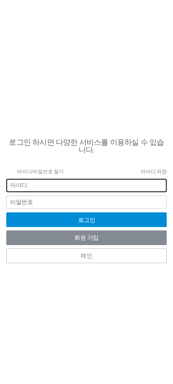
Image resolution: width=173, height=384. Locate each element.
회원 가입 (86, 238)
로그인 (86, 220)
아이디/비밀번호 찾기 (40, 172)
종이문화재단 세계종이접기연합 (86, 125)
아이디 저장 (154, 172)
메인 (86, 256)
